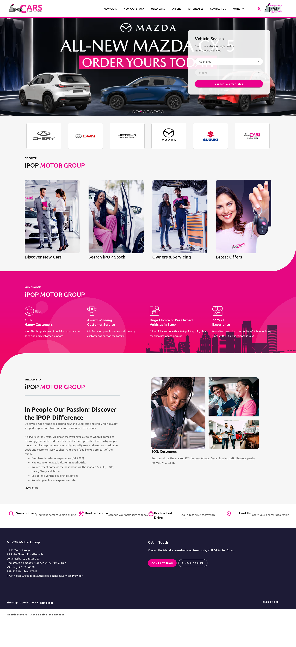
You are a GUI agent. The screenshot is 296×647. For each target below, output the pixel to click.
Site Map (12, 602)
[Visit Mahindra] (252, 136)
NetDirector (16, 614)
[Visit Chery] (44, 136)
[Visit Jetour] (127, 136)
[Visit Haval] (85, 136)
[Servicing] (259, 8)
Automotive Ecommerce (47, 614)
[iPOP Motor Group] (27, 8)
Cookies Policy (29, 602)
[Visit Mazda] (169, 136)
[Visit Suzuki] (210, 136)
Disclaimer (46, 602)
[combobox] (229, 61)
